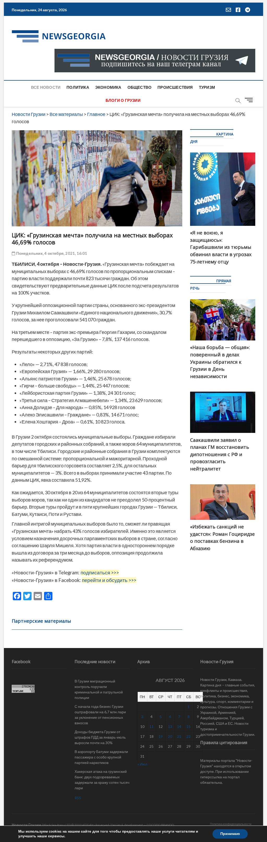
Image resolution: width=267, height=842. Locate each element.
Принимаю (230, 833)
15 (188, 726)
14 (179, 726)
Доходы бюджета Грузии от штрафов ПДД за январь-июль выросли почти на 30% (100, 737)
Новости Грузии (26, 824)
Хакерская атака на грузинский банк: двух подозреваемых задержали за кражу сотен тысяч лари (102, 779)
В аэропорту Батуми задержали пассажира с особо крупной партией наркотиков (101, 757)
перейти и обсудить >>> (109, 580)
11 (151, 726)
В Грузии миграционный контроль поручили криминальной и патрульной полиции (99, 689)
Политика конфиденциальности (230, 824)
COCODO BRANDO (160, 825)
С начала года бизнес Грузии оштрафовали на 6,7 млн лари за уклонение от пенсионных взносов (100, 714)
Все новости (45, 87)
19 (161, 736)
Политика (77, 87)
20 (170, 736)
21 (179, 736)
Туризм (207, 87)
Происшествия (175, 87)
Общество (140, 87)
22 (188, 736)
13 (170, 726)
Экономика (108, 87)
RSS (78, 798)
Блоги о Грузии (123, 100)
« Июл (142, 764)
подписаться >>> (100, 572)
